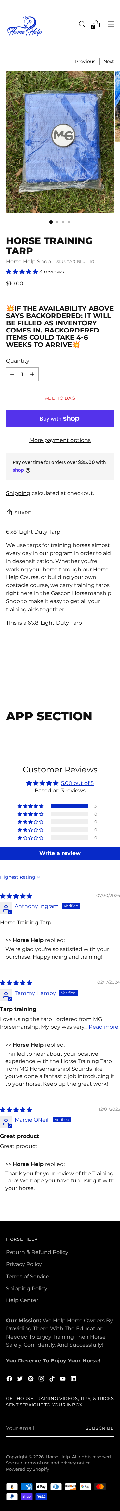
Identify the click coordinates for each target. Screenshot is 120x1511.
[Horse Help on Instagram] (42, 1379)
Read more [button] (103, 1026)
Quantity (17, 360)
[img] (16, 896)
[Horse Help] (24, 26)
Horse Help (58, 1456)
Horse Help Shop (28, 261)
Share (23, 512)
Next (108, 61)
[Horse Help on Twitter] (21, 1379)
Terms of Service (27, 1276)
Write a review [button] (60, 853)
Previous (85, 61)
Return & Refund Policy (37, 1252)
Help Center (22, 1300)
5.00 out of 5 (77, 783)
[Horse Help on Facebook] (10, 1379)
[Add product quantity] (12, 374)
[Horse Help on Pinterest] (31, 1379)
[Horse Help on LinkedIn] (74, 1379)
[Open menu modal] (110, 23)
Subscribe (100, 1428)
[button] (22, 271)
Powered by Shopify (27, 1469)
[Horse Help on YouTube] (63, 1379)
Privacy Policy (24, 1264)
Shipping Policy (26, 1288)
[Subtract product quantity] (32, 374)
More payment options (60, 440)
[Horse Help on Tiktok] (53, 1379)
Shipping (18, 493)
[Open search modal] (82, 23)
